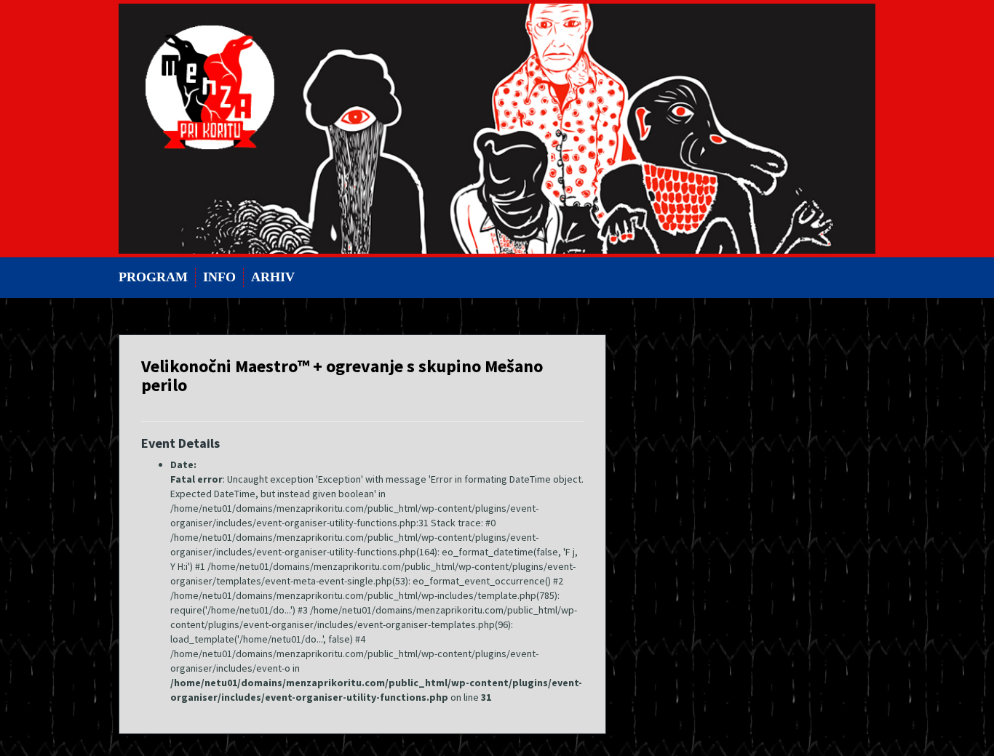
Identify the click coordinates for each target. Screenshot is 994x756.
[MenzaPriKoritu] (497, 127)
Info (219, 277)
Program (153, 277)
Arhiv (273, 277)
